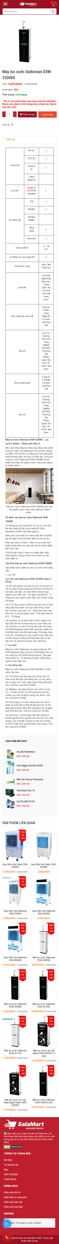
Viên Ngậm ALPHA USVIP (30, 765)
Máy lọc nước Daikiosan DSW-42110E (15, 1052)
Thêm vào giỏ (28, 114)
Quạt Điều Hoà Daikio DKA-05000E (43, 866)
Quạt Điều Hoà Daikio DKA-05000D (15, 866)
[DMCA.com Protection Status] (13, 1147)
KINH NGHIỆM (10, 1174)
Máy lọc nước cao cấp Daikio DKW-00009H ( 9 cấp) (44, 1053)
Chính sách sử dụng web (15, 1197)
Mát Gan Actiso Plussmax (30, 779)
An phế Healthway (26, 751)
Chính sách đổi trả (12, 1192)
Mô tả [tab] (11, 139)
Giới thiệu (8, 1160)
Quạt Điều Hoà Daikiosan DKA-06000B (15, 959)
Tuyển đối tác (10, 1179)
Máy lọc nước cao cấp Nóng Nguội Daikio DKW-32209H (15, 1102)
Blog (6, 1169)
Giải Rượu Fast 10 (26, 790)
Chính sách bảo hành (13, 1206)
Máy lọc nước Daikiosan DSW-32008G (15, 1005)
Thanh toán (47, 114)
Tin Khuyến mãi (11, 1164)
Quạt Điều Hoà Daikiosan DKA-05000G (15, 912)
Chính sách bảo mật (13, 1202)
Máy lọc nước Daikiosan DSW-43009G (44, 959)
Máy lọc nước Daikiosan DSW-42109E (44, 1005)
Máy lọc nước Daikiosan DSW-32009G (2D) (44, 1101)
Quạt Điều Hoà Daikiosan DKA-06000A (43, 912)
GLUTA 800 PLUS (26, 801)
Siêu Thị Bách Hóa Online (25, 1222)
